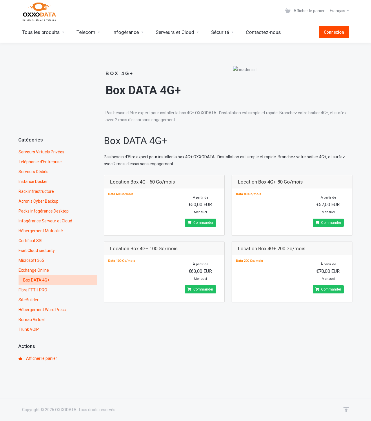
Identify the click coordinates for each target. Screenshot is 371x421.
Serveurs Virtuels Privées (41, 152)
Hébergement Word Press (42, 309)
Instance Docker (33, 181)
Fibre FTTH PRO (33, 290)
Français (338, 10)
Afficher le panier (40, 358)
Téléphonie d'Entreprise (40, 161)
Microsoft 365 (31, 260)
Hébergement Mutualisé (41, 230)
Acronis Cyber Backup (39, 201)
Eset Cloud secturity (37, 250)
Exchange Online (34, 270)
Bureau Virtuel (32, 319)
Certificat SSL (31, 240)
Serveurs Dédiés (33, 171)
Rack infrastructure (36, 191)
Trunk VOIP (29, 329)
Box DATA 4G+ (36, 280)
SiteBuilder (29, 299)
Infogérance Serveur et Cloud (45, 221)
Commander (203, 223)
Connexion (334, 32)
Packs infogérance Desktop (44, 211)
